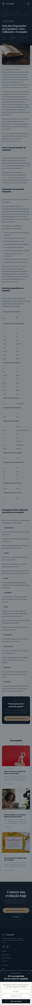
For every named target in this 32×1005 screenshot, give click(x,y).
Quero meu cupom (16, 1001)
